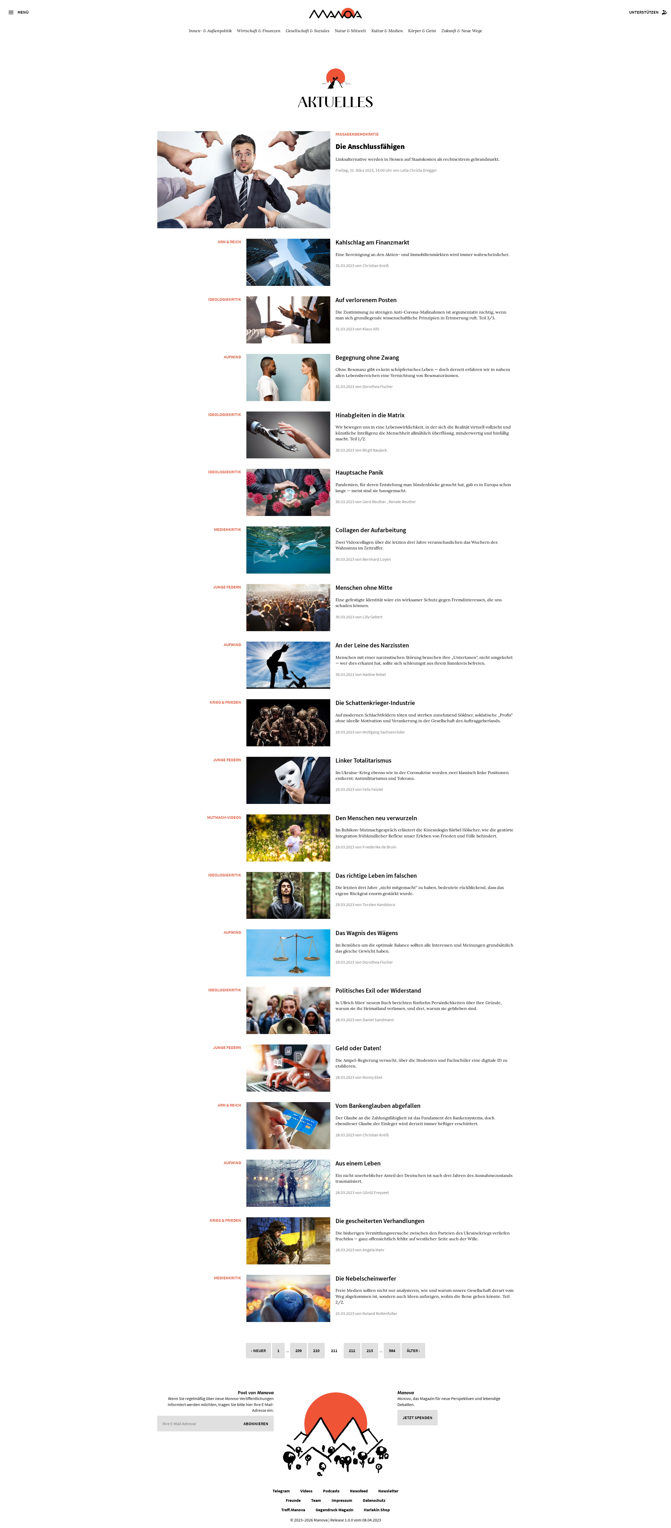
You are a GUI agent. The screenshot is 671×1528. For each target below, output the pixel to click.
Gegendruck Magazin (334, 1510)
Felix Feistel (372, 789)
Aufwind (232, 356)
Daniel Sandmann (378, 1019)
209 (298, 1350)
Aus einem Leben (358, 1163)
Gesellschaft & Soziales (307, 30)
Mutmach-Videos (224, 817)
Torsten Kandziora (378, 904)
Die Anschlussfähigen (370, 146)
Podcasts (331, 1491)
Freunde (293, 1500)
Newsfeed (359, 1491)
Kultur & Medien (387, 30)
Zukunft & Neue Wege (461, 30)
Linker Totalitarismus (363, 760)
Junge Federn (227, 587)
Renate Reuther (402, 501)
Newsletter (388, 1491)
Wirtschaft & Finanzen (258, 30)
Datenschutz (374, 1500)
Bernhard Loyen (376, 559)
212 (352, 1350)
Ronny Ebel (372, 1077)
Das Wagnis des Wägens (367, 933)
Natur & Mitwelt (350, 30)
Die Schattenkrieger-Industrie (375, 703)
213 (370, 1350)
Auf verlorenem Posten (366, 300)
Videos (306, 1491)
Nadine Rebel (374, 674)
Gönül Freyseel (375, 1192)
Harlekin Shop (377, 1510)
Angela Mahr (373, 1249)
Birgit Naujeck (374, 450)
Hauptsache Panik (359, 472)
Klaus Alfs (371, 328)
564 (392, 1350)
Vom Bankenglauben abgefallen (378, 1106)
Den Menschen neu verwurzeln (376, 818)
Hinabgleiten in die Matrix (370, 415)
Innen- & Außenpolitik (210, 30)
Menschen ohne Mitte (364, 588)
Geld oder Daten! (358, 1048)
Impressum (342, 1500)
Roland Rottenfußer (379, 1313)
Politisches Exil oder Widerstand (378, 990)
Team (316, 1500)
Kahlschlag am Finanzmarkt (372, 242)
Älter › (413, 1350)
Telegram (281, 1491)
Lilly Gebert (372, 616)
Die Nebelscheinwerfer (366, 1278)
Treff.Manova (293, 1510)
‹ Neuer (258, 1350)
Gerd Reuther (374, 501)
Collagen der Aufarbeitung (371, 530)
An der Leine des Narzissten (372, 645)
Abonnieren (255, 1423)
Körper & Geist (422, 30)
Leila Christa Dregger (418, 170)
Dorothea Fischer (377, 386)
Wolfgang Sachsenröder (383, 732)
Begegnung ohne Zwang (367, 357)
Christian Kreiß (375, 265)
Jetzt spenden (417, 1417)
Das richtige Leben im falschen (376, 875)
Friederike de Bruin (379, 846)
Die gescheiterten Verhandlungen (380, 1221)
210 (316, 1350)
